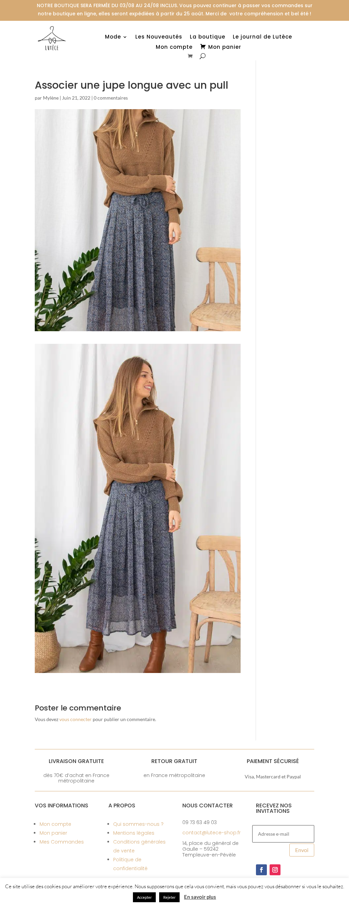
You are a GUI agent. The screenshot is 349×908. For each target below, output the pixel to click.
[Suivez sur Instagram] (275, 869)
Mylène (51, 98)
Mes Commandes (62, 841)
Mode (113, 37)
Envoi (301, 850)
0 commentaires (111, 98)
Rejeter (169, 897)
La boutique (207, 37)
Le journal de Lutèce (262, 37)
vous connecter (75, 719)
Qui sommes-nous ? (138, 824)
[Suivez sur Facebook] (261, 869)
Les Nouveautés (158, 37)
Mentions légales (133, 833)
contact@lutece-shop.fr (211, 832)
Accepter (144, 897)
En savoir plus (200, 897)
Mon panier (53, 833)
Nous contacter (207, 805)
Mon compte (174, 47)
